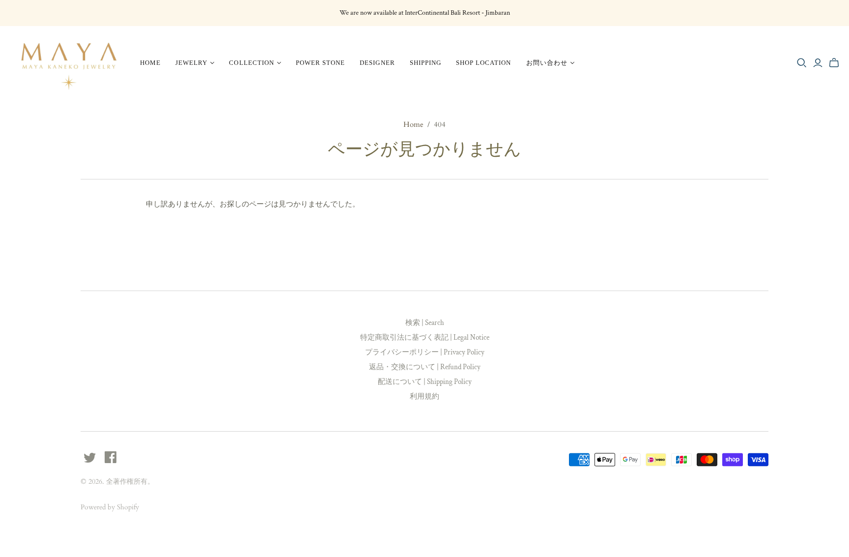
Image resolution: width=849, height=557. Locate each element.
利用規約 (424, 396)
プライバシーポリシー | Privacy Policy (424, 352)
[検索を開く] (802, 63)
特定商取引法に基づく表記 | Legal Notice (424, 337)
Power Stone (320, 62)
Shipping (425, 62)
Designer (377, 62)
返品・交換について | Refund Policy (425, 367)
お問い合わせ (546, 62)
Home (150, 62)
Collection (251, 62)
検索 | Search (424, 322)
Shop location (483, 62)
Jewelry (191, 62)
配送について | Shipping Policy (425, 381)
